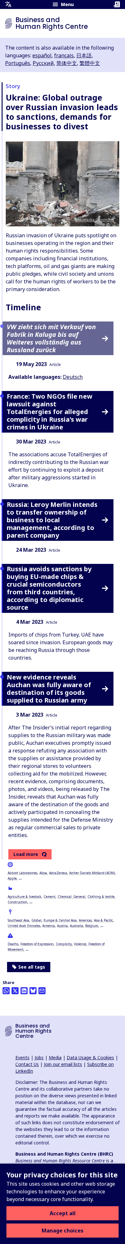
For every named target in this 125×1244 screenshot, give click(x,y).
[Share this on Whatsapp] (6, 990)
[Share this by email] (42, 990)
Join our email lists (63, 1064)
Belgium (91, 925)
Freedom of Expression (37, 944)
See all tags (31, 967)
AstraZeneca (58, 873)
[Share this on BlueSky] (33, 990)
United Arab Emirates (24, 925)
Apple (12, 878)
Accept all (63, 1213)
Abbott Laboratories (22, 873)
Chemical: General (71, 896)
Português (17, 63)
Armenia (48, 925)
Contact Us (27, 1064)
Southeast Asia (18, 920)
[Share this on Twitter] (15, 990)
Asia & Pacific (103, 920)
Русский (43, 63)
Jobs (39, 1057)
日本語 (84, 55)
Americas (85, 920)
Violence (80, 944)
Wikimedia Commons (94, 220)
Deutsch (73, 376)
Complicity (64, 944)
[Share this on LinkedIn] (24, 990)
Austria (62, 925)
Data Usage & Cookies (90, 1057)
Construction (17, 902)
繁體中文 (89, 63)
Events (22, 1057)
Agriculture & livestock (24, 896)
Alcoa (43, 873)
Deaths (13, 944)
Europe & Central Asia (60, 920)
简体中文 (66, 63)
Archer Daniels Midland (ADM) (92, 873)
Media (55, 1057)
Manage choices (62, 1230)
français (64, 55)
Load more (25, 854)
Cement (49, 896)
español (42, 55)
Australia (76, 925)
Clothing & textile (101, 896)
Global (36, 920)
